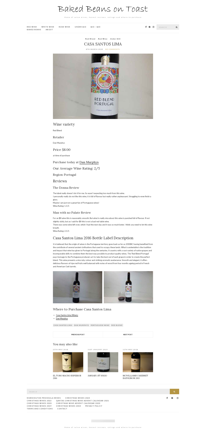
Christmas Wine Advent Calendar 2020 (78, 403)
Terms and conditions (40, 409)
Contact (62, 409)
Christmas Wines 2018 (68, 406)
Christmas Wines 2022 (39, 401)
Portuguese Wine (100, 325)
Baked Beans (34, 29)
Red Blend (90, 39)
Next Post (128, 334)
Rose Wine (64, 27)
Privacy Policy (93, 406)
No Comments (112, 49)
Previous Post (78, 334)
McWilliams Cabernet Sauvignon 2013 (135, 377)
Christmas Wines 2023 (77, 398)
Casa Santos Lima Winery (67, 315)
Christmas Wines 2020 (39, 403)
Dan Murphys (89, 162)
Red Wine (32, 27)
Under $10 (80, 27)
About (49, 29)
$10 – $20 (95, 27)
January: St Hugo (97, 375)
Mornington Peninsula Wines (44, 398)
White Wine (47, 27)
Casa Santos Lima (63, 325)
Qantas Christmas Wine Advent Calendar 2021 (82, 401)
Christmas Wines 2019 (39, 406)
